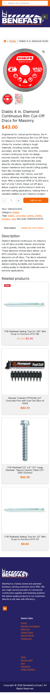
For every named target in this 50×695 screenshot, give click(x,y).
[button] (43, 51)
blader (11, 215)
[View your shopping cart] (28, 17)
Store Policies (27, 635)
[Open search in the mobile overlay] (25, 3)
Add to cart (36, 200)
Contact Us (26, 638)
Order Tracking (28, 669)
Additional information (32, 227)
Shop (23, 657)
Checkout (25, 666)
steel (13, 219)
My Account (26, 660)
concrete (20, 215)
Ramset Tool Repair (30, 626)
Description (10, 227)
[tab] (10, 228)
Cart (23, 663)
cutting (30, 215)
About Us (25, 629)
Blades (12, 41)
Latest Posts (27, 632)
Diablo (38, 215)
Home (24, 623)
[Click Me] (5, 608)
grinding (6, 219)
